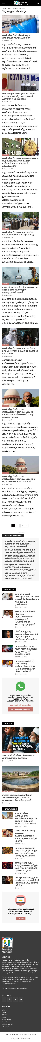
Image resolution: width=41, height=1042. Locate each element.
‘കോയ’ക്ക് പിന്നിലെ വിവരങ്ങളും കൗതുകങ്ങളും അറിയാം (18, 756)
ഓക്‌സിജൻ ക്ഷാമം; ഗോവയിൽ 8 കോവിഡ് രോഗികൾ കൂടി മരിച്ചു (18, 233)
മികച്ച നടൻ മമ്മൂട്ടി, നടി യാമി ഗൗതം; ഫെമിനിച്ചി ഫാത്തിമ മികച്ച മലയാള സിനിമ (27, 881)
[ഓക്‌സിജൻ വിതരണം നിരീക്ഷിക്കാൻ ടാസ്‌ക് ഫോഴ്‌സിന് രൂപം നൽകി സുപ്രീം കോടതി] (20, 465)
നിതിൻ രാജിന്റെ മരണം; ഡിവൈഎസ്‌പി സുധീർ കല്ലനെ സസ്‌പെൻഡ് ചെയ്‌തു (26, 635)
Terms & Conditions (11, 1034)
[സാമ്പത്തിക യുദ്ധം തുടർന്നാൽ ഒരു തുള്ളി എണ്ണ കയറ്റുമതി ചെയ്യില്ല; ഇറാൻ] (7, 648)
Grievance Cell (6, 1019)
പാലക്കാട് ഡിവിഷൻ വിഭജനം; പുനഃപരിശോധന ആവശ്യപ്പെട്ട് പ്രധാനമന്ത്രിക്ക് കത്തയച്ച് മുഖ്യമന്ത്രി (25, 618)
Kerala (4, 1012)
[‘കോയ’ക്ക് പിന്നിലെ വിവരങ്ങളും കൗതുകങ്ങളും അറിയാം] (20, 740)
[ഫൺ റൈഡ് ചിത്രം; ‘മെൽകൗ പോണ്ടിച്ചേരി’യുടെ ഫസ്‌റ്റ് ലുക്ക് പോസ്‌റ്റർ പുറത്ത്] (7, 833)
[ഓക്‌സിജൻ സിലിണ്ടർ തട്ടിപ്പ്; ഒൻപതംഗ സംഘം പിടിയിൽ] (20, 24)
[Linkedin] (15, 999)
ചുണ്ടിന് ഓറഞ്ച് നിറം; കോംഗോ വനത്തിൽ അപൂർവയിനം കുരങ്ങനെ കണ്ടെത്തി (21, 544)
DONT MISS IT (8, 589)
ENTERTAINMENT (10, 809)
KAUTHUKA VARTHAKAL (12, 535)
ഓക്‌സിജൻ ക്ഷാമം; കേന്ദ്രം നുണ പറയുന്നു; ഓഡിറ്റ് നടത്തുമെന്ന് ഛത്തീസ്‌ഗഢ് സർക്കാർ (18, 96)
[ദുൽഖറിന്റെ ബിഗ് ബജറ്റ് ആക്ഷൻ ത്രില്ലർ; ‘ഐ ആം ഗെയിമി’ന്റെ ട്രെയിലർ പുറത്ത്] (7, 865)
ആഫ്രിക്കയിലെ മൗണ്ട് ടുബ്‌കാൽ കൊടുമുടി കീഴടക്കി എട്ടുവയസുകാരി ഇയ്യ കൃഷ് (20, 576)
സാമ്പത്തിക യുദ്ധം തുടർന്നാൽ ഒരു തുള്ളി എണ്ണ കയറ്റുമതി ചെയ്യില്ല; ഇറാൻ (26, 650)
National (5, 32)
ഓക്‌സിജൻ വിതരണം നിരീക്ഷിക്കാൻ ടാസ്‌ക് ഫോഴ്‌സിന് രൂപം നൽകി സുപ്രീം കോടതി (18, 479)
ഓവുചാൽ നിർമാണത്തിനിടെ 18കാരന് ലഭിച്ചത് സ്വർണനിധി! (20, 551)
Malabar (4, 1010)
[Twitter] (21, 999)
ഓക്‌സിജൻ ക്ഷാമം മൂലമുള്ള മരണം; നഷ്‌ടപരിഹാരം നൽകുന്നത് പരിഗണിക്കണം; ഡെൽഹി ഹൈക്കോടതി (20, 162)
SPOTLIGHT (8, 723)
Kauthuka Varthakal (9, 791)
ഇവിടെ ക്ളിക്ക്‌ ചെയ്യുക (21, 709)
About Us (5, 1022)
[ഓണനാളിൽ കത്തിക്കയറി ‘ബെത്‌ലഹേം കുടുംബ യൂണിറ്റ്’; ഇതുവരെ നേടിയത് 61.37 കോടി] (7, 815)
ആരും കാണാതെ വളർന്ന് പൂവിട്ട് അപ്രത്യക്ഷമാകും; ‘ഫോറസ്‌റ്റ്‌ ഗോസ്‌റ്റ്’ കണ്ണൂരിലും (20, 567)
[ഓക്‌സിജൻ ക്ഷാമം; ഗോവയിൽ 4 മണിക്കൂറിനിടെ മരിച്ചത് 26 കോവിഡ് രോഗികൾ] (20, 337)
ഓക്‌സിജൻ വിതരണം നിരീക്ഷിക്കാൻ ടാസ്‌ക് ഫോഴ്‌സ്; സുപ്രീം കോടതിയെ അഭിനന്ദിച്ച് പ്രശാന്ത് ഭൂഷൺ (17, 413)
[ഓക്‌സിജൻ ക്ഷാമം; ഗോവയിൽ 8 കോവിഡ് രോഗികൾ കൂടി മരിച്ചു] (20, 221)
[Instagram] (9, 999)
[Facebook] (4, 999)
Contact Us (23, 988)
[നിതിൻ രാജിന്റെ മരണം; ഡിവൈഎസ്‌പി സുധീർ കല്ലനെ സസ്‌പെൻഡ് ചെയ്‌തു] (7, 634)
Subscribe (20, 918)
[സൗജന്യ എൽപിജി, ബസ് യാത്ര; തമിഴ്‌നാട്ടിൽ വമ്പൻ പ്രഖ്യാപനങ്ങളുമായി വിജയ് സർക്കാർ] (7, 663)
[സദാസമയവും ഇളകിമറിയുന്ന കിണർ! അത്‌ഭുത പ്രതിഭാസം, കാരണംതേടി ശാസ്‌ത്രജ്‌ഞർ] (20, 779)
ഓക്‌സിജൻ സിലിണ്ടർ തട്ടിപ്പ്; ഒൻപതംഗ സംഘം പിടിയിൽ (16, 36)
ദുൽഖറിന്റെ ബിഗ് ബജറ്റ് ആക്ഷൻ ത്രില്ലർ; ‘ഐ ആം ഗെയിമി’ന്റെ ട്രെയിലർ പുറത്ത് (26, 866)
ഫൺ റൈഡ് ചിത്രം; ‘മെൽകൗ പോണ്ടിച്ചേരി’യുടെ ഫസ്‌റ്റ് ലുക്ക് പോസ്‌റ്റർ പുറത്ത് (26, 835)
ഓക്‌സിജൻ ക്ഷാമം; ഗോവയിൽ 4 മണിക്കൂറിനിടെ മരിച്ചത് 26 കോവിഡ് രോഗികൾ (20, 351)
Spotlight (6, 752)
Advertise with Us (7, 1024)
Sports (4, 1017)
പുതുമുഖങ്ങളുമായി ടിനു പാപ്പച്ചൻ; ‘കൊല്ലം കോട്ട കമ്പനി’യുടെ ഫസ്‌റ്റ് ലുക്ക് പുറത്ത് (26, 852)
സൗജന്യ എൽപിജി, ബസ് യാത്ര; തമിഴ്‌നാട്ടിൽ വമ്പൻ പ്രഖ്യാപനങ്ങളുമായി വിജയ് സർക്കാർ (25, 666)
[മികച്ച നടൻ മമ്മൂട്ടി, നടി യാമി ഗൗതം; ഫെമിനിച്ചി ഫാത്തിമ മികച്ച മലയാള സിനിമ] (7, 880)
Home (4, 8)
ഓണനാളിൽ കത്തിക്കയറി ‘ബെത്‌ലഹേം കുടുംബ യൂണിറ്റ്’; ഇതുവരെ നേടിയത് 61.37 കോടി (26, 818)
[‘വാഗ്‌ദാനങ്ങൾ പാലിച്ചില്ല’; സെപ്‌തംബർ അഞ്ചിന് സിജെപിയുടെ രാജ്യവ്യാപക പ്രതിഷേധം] (7, 596)
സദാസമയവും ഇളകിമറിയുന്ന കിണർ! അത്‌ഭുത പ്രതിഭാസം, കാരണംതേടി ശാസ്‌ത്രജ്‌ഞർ (20, 558)
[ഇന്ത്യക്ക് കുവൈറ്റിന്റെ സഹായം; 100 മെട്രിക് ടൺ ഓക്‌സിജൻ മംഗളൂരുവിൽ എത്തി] (20, 276)
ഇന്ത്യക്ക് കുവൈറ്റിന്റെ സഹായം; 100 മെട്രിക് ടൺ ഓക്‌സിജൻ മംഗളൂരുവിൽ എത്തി (20, 290)
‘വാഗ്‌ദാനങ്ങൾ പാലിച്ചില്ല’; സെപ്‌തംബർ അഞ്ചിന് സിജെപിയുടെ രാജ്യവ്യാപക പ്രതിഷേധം (27, 599)
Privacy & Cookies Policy (28, 1034)
